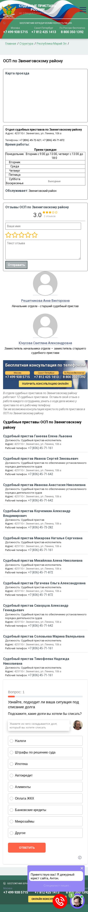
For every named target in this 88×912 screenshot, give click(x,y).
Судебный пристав (37, 436)
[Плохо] (14, 235)
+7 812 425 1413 (43, 32)
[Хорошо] (21, 235)
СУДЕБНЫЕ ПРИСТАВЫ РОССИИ (37, 9)
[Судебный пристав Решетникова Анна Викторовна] (45, 293)
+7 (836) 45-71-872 (53, 140)
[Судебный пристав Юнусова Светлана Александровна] (45, 335)
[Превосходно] (34, 235)
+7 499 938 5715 (15, 32)
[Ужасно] (8, 235)
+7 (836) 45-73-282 (40, 527)
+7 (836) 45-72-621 (30, 140)
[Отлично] (28, 235)
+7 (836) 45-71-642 (40, 474)
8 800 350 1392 (72, 32)
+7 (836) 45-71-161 (40, 448)
